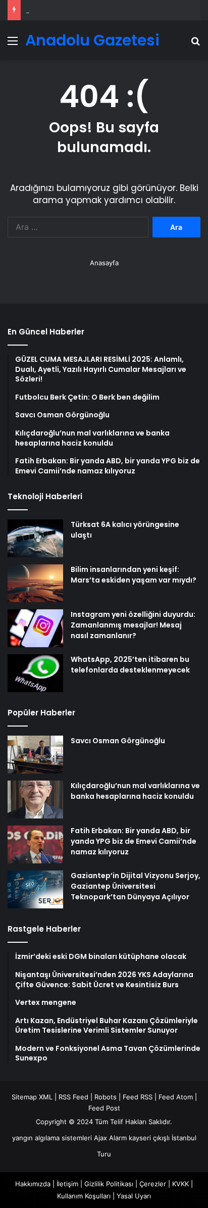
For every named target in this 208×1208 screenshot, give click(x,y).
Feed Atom (176, 1097)
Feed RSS (137, 1097)
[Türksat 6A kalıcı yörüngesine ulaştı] (35, 538)
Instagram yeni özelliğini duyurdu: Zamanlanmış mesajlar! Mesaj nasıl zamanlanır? (133, 625)
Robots (105, 1097)
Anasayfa (104, 263)
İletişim (67, 1184)
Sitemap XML (32, 1097)
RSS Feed (73, 1097)
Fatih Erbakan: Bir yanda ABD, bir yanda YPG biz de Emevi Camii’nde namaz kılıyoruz (133, 841)
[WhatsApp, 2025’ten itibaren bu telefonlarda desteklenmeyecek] (35, 673)
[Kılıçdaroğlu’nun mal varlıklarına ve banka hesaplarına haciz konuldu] (35, 799)
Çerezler (152, 1184)
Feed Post (104, 1108)
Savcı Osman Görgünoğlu (118, 741)
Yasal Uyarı (134, 1196)
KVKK (180, 1184)
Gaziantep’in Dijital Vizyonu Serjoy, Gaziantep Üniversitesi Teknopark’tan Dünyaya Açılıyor (135, 886)
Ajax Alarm (110, 1138)
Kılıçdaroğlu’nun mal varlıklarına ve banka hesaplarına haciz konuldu (135, 791)
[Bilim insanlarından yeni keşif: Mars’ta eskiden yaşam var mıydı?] (35, 583)
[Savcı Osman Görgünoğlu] (35, 755)
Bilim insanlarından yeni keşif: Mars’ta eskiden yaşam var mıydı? (133, 574)
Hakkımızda (32, 1184)
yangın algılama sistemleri (52, 1138)
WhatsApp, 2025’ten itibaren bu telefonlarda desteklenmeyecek (130, 664)
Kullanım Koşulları (84, 1196)
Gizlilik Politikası (108, 1184)
